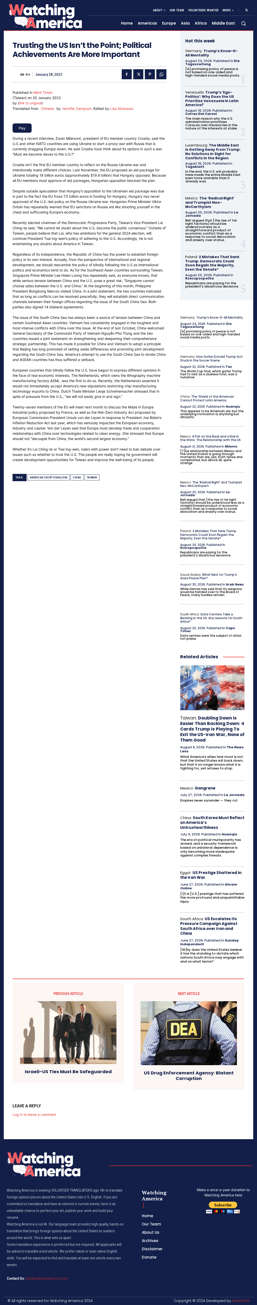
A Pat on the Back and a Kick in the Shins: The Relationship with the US (210, 438)
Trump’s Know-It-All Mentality (211, 53)
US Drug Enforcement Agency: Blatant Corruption (189, 1075)
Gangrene (205, 788)
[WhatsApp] (161, 74)
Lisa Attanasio (121, 108)
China (77, 477)
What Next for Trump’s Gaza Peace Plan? (208, 576)
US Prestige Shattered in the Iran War (210, 875)
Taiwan (92, 477)
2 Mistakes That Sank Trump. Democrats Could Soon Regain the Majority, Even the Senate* (212, 263)
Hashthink (240, 1300)
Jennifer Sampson (76, 108)
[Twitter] (246, 10)
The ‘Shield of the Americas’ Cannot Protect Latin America (207, 398)
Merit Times (42, 92)
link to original (30, 103)
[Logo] (44, 16)
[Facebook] (127, 74)
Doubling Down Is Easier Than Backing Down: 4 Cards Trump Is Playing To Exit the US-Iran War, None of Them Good (212, 729)
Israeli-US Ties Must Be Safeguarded (68, 1071)
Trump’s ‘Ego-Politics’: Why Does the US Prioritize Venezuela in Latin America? (212, 98)
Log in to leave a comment (34, 1114)
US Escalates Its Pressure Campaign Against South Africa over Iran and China (208, 926)
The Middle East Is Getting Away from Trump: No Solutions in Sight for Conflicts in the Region (212, 151)
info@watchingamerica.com (47, 1278)
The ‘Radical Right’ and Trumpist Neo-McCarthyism (209, 202)
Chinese (47, 108)
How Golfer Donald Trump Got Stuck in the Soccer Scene (211, 358)
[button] (243, 23)
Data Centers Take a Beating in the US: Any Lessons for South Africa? (211, 618)
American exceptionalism (49, 477)
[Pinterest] (150, 74)
